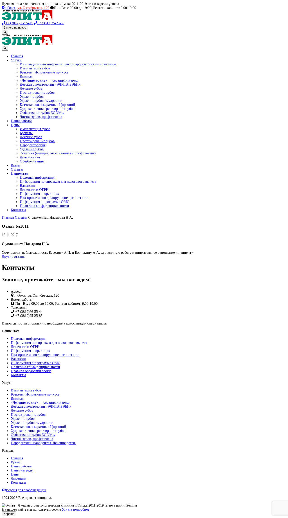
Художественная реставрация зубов (47, 109)
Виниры (26, 76)
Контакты (18, 210)
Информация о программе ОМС (44, 202)
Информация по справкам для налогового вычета (58, 181)
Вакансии (27, 185)
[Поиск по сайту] (5, 32)
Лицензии (18, 478)
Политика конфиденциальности (44, 206)
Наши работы (21, 121)
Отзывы (17, 169)
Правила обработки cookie (31, 371)
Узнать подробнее (75, 509)
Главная (17, 56)
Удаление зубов (32, 96)
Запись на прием (15, 27)
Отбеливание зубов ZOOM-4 (42, 113)
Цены (15, 125)
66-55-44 (19, 23)
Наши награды (22, 470)
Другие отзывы (13, 256)
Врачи (15, 165)
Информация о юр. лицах (39, 194)
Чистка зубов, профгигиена (41, 117)
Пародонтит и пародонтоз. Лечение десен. (43, 443)
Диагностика (30, 157)
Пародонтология (32, 145)
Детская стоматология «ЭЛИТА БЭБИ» (50, 84)
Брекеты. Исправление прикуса (44, 72)
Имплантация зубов (35, 68)
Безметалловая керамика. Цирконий (47, 105)
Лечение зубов (31, 88)
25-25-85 (50, 23)
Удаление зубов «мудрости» (41, 100)
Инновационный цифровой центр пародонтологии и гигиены (68, 64)
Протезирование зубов (37, 92)
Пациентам (19, 173)
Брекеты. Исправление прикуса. (35, 394)
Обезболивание (32, 161)
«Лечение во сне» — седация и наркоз (49, 80)
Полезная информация (37, 177)
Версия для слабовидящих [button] (26, 490)
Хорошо (9, 514)
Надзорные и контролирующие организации (54, 198)
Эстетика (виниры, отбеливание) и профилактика (58, 153)
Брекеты (26, 133)
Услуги (16, 60)
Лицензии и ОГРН (34, 189)
